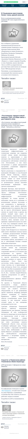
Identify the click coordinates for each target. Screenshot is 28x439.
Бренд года (12, 5)
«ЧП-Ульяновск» (6, 390)
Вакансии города (4, 5)
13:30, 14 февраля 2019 (22, 355)
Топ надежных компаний (22, 5)
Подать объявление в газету (11, 2)
